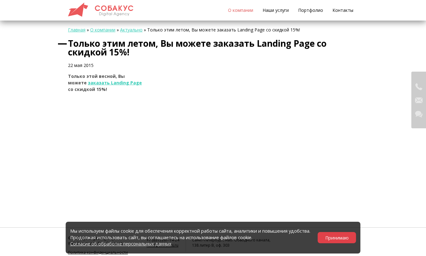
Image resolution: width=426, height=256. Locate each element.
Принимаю (337, 238)
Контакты (342, 10)
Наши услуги (276, 10)
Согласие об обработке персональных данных (121, 244)
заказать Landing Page (115, 83)
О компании (240, 10)
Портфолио (310, 10)
